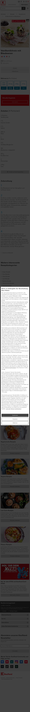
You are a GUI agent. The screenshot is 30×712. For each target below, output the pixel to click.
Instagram (16, 661)
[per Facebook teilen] (4, 56)
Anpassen (15, 419)
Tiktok (7, 666)
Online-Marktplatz (12, 4)
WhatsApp (16, 666)
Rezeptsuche (22, 14)
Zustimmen (15, 415)
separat (3, 305)
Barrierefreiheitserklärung (7, 679)
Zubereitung (15, 71)
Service (3, 618)
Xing (11, 661)
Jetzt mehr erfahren (15, 595)
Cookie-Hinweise (19, 677)
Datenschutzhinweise (10, 677)
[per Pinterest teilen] (7, 56)
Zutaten (15, 68)
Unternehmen (5, 622)
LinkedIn (21, 661)
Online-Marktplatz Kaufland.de (10, 626)
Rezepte (12, 14)
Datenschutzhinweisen (10, 367)
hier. (4, 369)
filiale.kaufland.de (6, 615)
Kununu (2, 666)
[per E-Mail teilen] (2, 56)
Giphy (11, 666)
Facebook (2, 661)
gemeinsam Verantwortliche (15, 305)
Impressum (3, 677)
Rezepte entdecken (15, 453)
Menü (28, 1)
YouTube (7, 661)
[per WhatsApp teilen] (9, 56)
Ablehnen (15, 423)
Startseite (3, 14)
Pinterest (26, 661)
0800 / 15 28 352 (6, 605)
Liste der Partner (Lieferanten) (13, 408)
